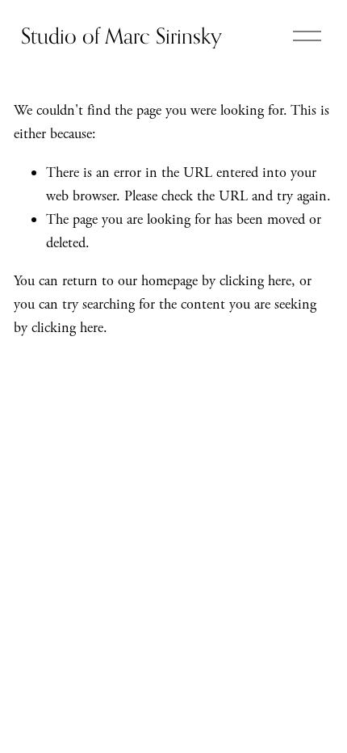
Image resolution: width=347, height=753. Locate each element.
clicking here (255, 280)
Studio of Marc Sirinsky (121, 35)
